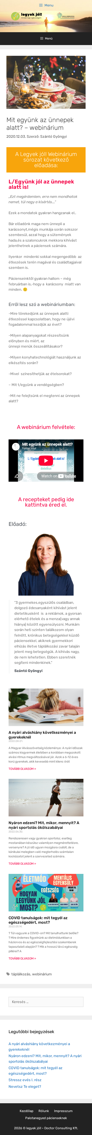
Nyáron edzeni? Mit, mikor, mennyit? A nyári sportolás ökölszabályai (44, 825)
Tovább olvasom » (22, 769)
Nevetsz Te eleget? (25, 1086)
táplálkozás (20, 974)
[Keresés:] (46, 1002)
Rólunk (44, 1111)
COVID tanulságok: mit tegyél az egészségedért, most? (38, 920)
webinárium (42, 974)
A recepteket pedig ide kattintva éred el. (46, 502)
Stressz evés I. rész (25, 1080)
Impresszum (63, 1111)
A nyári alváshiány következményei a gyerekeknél (42, 735)
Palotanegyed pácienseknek (46, 1118)
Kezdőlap (26, 1111)
